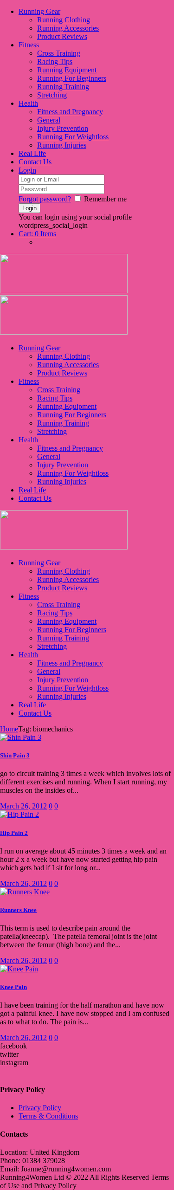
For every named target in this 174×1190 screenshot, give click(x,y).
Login (27, 170)
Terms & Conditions (48, 1116)
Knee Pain (13, 986)
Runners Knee (18, 909)
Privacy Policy (40, 1108)
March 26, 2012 (23, 806)
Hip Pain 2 (14, 832)
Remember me (105, 199)
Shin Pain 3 (15, 755)
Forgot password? (45, 199)
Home (9, 729)
